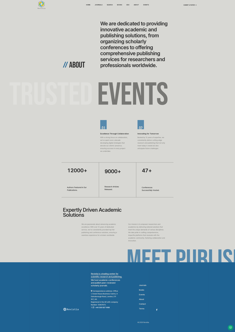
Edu (127, 5)
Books (119, 5)
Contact (142, 304)
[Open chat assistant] (230, 327)
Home (88, 5)
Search (110, 5)
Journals (98, 5)
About (136, 5)
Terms (141, 309)
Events (146, 5)
